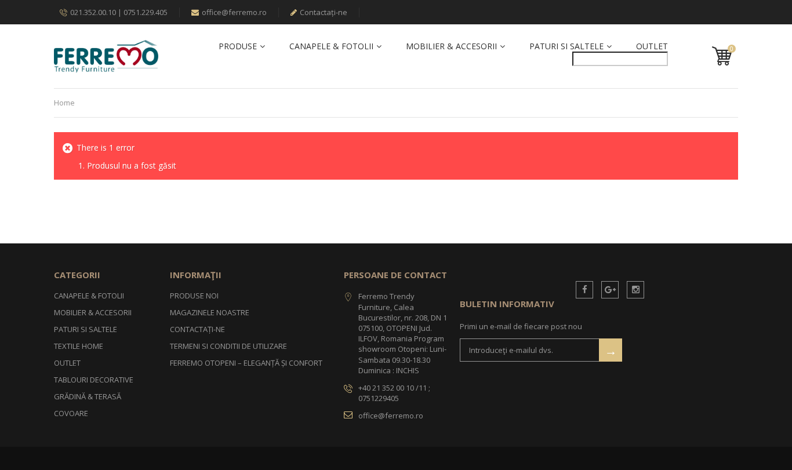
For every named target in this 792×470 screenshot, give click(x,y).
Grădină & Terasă (87, 396)
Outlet (652, 46)
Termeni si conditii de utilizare (228, 346)
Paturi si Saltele (566, 46)
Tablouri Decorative (93, 379)
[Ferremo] (106, 56)
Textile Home (78, 346)
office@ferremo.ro (234, 12)
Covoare (71, 413)
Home (64, 102)
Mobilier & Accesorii (451, 46)
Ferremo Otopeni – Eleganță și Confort (246, 363)
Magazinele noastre (209, 312)
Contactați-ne (323, 12)
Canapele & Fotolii (331, 46)
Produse (238, 46)
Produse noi (194, 295)
